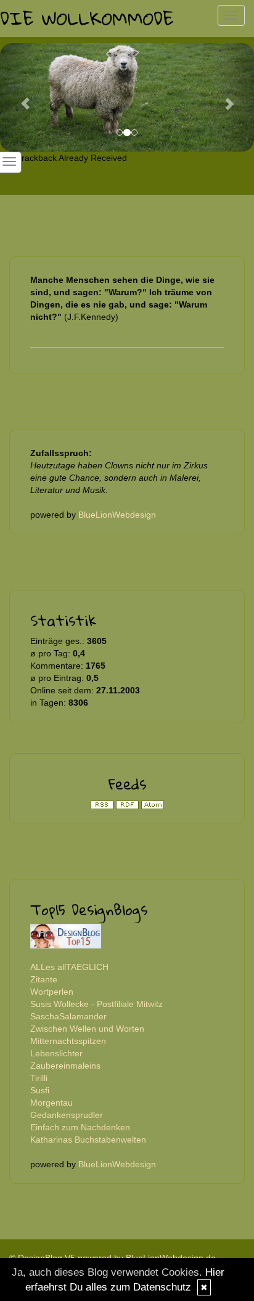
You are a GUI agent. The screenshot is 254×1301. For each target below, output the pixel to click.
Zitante (43, 979)
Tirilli (38, 1078)
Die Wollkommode (87, 18)
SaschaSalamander (68, 1016)
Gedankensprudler (66, 1115)
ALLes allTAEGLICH (69, 967)
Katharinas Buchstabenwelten (88, 1139)
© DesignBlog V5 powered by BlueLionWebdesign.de (112, 1258)
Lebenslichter (56, 1053)
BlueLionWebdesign (117, 515)
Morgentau (51, 1102)
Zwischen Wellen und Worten (87, 1029)
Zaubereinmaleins (65, 1066)
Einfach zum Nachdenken (80, 1127)
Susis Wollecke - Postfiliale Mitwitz (96, 1004)
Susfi (39, 1090)
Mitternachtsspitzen (68, 1041)
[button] (19, 97)
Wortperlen (51, 992)
